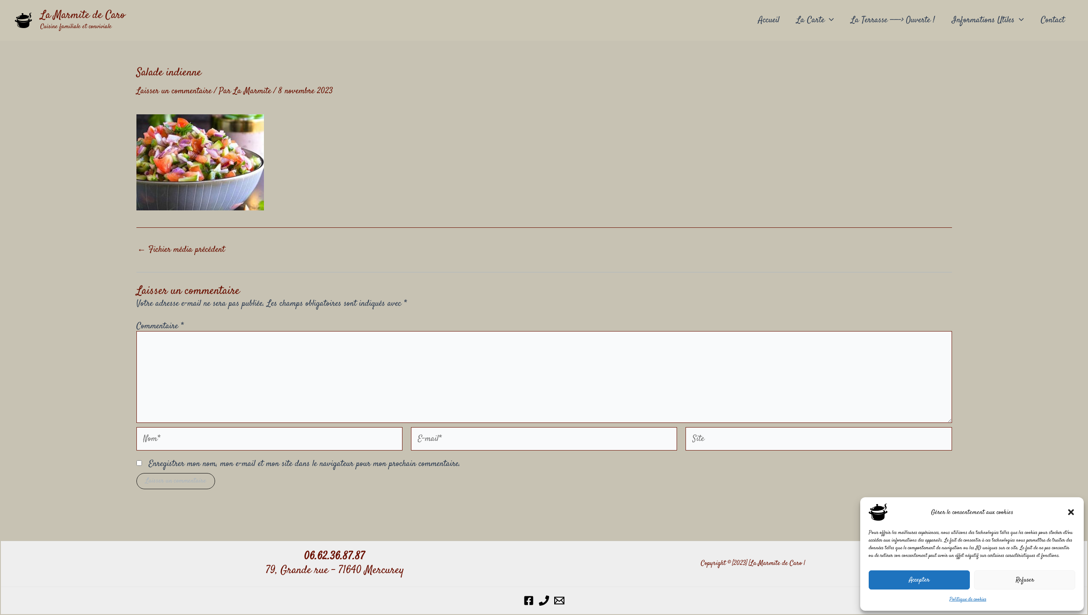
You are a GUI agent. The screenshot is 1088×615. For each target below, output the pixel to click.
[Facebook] (529, 600)
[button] (1071, 512)
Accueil (768, 20)
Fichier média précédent (181, 250)
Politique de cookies (967, 599)
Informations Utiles (983, 20)
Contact (1053, 20)
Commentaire (160, 326)
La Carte (810, 20)
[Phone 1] (544, 600)
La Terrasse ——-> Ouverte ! (893, 20)
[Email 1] (559, 600)
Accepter (919, 579)
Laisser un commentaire (174, 91)
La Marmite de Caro (82, 15)
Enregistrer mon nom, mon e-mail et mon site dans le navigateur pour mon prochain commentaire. (304, 464)
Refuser (1025, 579)
